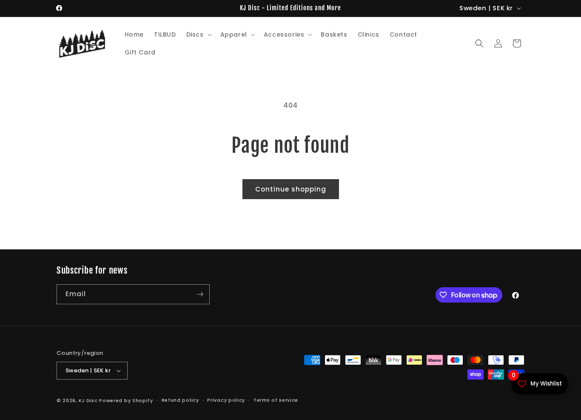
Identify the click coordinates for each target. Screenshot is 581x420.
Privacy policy (226, 400)
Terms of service (275, 400)
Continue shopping (290, 189)
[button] (198, 34)
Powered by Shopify (126, 400)
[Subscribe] (200, 294)
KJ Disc (88, 400)
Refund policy (180, 400)
